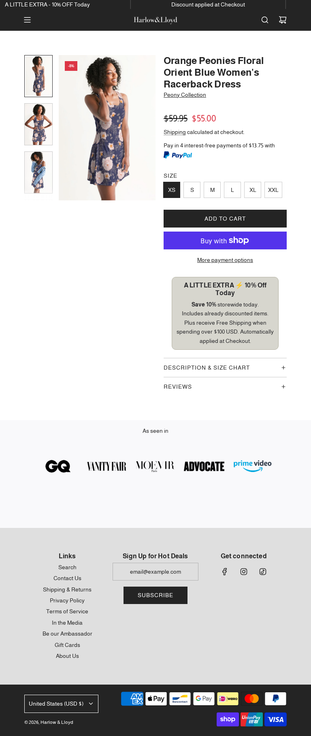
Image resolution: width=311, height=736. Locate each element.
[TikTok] (263, 572)
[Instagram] (244, 572)
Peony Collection (185, 94)
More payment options (225, 260)
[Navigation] (27, 20)
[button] (65, 127)
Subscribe (155, 595)
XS (171, 190)
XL (252, 190)
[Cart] (283, 20)
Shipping (175, 132)
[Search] (265, 20)
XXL (273, 190)
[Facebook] (225, 572)
